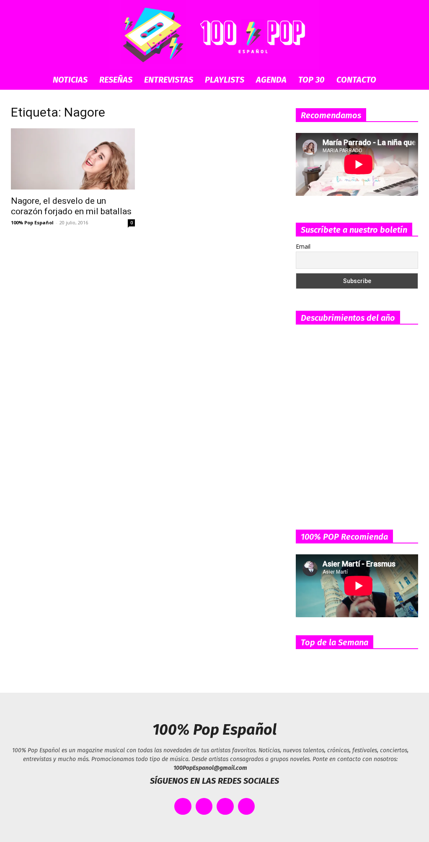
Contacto (356, 80)
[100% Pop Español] (214, 35)
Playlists (224, 80)
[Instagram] (225, 806)
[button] (410, 80)
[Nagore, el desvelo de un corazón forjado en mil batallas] (73, 159)
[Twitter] (204, 806)
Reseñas (115, 80)
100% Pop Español (32, 222)
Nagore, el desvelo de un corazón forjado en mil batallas (71, 206)
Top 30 (311, 80)
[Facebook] (182, 806)
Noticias (70, 80)
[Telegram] (246, 806)
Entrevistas (168, 80)
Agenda (271, 80)
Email (303, 246)
